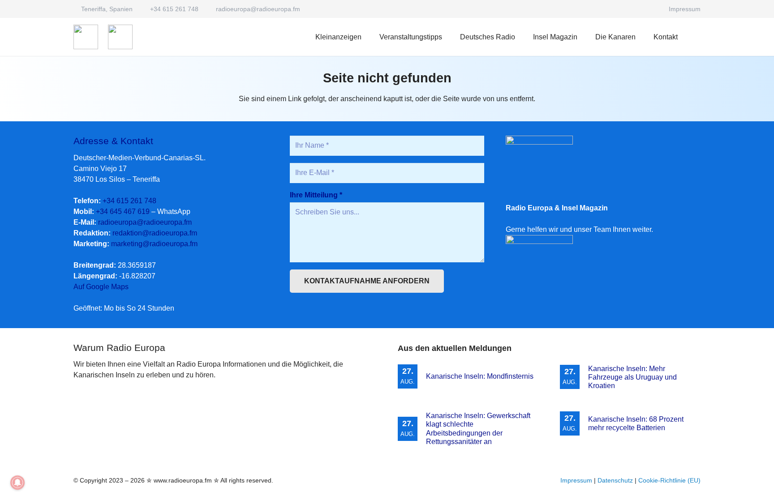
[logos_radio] (85, 37)
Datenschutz (615, 480)
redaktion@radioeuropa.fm (154, 233)
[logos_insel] (120, 37)
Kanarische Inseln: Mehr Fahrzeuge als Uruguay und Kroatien (632, 377)
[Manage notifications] (17, 482)
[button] (522, 37)
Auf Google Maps (101, 287)
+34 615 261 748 (129, 201)
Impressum (576, 480)
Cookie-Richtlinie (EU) (669, 480)
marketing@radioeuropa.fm (154, 244)
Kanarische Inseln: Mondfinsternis (479, 376)
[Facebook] (652, 9)
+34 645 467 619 (123, 211)
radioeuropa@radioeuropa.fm (145, 222)
